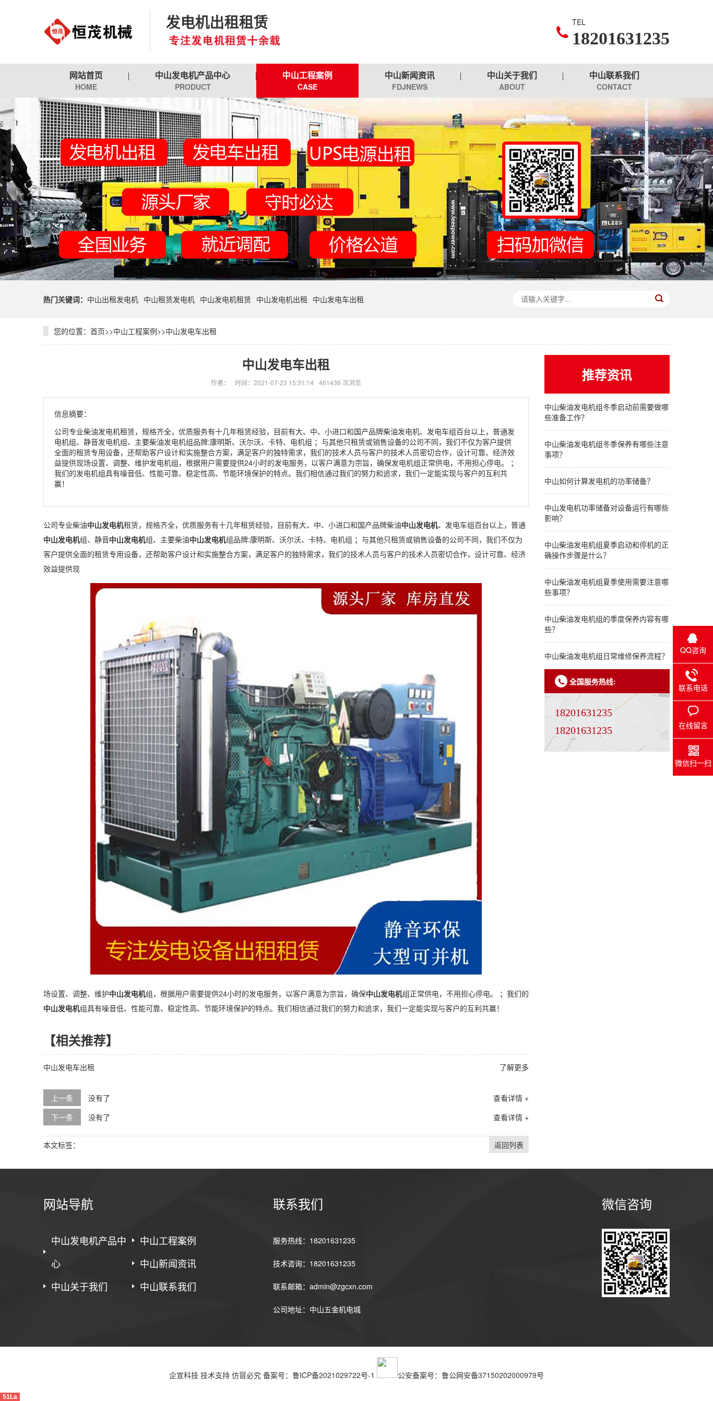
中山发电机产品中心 (192, 80)
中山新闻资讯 (410, 80)
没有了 (99, 1098)
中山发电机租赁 (225, 299)
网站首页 (86, 80)
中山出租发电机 (112, 299)
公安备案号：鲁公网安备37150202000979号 (471, 1375)
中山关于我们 (512, 80)
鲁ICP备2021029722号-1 (333, 1375)
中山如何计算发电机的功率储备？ (599, 481)
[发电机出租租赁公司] (88, 31)
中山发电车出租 (338, 299)
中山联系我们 (614, 80)
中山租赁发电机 (169, 299)
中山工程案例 (307, 80)
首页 (97, 331)
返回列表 (509, 1144)
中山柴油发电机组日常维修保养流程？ (606, 655)
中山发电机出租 (281, 299)
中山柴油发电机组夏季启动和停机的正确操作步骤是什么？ (606, 549)
